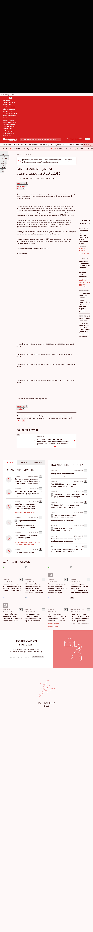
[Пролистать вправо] (74, 441)
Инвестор (24, 145)
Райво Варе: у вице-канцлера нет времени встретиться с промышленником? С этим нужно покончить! (79, 588)
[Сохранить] (40, 476)
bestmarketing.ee (9, 102)
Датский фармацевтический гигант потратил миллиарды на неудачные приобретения (63, 518)
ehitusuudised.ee (8, 105)
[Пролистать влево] (35, 441)
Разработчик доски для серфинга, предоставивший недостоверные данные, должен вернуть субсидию (57, 588)
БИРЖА (19, 155)
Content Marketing (77, 609)
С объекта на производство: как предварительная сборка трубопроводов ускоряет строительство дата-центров (53, 441)
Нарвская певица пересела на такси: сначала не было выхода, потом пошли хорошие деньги (84, 302)
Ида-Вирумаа (33, 145)
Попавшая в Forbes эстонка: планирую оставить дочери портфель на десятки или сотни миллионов (28, 494)
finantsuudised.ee (9, 107)
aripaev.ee (6, 100)
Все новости (7, 145)
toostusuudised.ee (9, 129)
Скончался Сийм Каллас (24, 552)
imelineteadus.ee (8, 133)
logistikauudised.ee (9, 116)
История (71, 145)
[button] (4, 153)
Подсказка (57, 145)
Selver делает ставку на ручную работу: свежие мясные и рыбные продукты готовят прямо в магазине (84, 327)
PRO (77, 145)
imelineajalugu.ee (9, 131)
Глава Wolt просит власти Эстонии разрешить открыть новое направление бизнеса (26, 506)
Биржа (19, 420)
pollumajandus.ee (9, 124)
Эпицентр (16, 145)
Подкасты (49, 145)
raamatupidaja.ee (9, 126)
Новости (18, 476)
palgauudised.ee (8, 120)
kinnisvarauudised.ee (10, 113)
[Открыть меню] (10, 98)
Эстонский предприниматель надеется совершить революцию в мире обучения (26, 538)
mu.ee (5, 118)
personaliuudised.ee (10, 122)
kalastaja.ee (7, 135)
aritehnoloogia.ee (9, 109)
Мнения (42, 145)
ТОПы (65, 145)
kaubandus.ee (8, 111)
